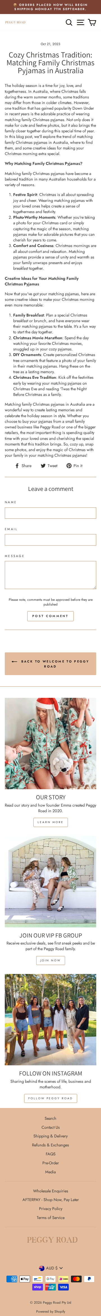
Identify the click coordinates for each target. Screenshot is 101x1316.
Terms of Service (51, 1217)
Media (50, 1172)
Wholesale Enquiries (50, 1191)
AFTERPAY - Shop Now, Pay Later (50, 1199)
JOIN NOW (50, 960)
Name (11, 502)
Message (15, 556)
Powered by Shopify (50, 1311)
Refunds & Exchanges (50, 1145)
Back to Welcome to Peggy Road (54, 663)
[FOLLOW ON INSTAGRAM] (50, 1019)
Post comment (50, 616)
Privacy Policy (50, 1208)
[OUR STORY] (50, 743)
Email (11, 529)
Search (50, 1118)
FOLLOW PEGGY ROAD (50, 1098)
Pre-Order (50, 1163)
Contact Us (51, 1127)
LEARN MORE (51, 822)
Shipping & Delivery (50, 1136)
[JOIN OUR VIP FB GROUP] (50, 881)
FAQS (51, 1154)
